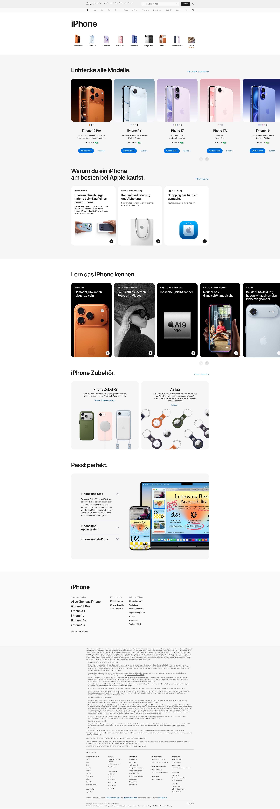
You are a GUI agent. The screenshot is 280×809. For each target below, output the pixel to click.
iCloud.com (111, 767)
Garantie (174, 783)
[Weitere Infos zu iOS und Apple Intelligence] (220, 320)
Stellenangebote (177, 780)
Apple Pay (89, 792)
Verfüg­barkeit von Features (131, 743)
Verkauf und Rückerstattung (142, 806)
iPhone (88, 768)
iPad (87, 765)
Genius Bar (132, 762)
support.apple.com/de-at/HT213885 (146, 702)
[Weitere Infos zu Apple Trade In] (93, 215)
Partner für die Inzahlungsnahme (180, 652)
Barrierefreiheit (176, 759)
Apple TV (110, 777)
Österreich (190, 803)
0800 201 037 (162, 798)
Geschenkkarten (91, 784)
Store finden (133, 759)
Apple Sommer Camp (135, 770)
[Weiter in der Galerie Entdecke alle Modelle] (207, 159)
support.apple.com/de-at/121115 (134, 675)
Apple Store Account (114, 764)
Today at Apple (133, 765)
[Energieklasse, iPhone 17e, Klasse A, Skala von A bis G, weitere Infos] (224, 142)
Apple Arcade (112, 782)
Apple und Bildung (156, 769)
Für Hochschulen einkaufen (159, 772)
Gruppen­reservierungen (136, 768)
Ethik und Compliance (178, 789)
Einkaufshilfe (133, 784)
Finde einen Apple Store (113, 798)
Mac (87, 762)
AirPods (88, 773)
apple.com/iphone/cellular (152, 718)
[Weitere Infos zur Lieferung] (140, 215)
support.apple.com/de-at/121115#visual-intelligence (116, 686)
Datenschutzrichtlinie (92, 806)
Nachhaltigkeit (176, 762)
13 (193, 396)
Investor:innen (176, 786)
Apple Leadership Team (179, 778)
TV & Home (89, 776)
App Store (111, 788)
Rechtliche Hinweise (159, 806)
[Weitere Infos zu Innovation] (91, 320)
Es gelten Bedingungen (140, 746)
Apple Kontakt (176, 792)
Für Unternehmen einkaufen (159, 762)
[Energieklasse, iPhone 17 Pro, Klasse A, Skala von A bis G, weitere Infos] (96, 142)
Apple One (111, 774)
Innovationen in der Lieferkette (181, 768)
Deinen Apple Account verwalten (114, 760)
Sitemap (169, 806)
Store (88, 759)
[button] (160, 4)
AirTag (88, 779)
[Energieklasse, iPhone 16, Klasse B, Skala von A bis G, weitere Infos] (267, 142)
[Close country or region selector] (193, 4)
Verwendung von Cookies (108, 806)
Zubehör (89, 782)
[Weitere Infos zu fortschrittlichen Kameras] (134, 320)
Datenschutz (176, 765)
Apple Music (111, 779)
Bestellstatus (133, 782)
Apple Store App (134, 773)
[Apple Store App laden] (186, 215)
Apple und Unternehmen (158, 759)
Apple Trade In (133, 779)
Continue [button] (185, 4)
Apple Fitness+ (112, 785)
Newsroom (175, 775)
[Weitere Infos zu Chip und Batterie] (177, 320)
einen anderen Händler (130, 798)
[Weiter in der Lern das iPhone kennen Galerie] (207, 363)
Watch (88, 770)
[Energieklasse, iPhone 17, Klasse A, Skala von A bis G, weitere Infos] (182, 142)
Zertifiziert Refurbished (136, 776)
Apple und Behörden (157, 779)
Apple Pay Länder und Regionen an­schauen (133, 738)
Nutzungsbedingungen (125, 806)
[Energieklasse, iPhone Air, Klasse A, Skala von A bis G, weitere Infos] (139, 142)
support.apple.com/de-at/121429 (174, 688)
